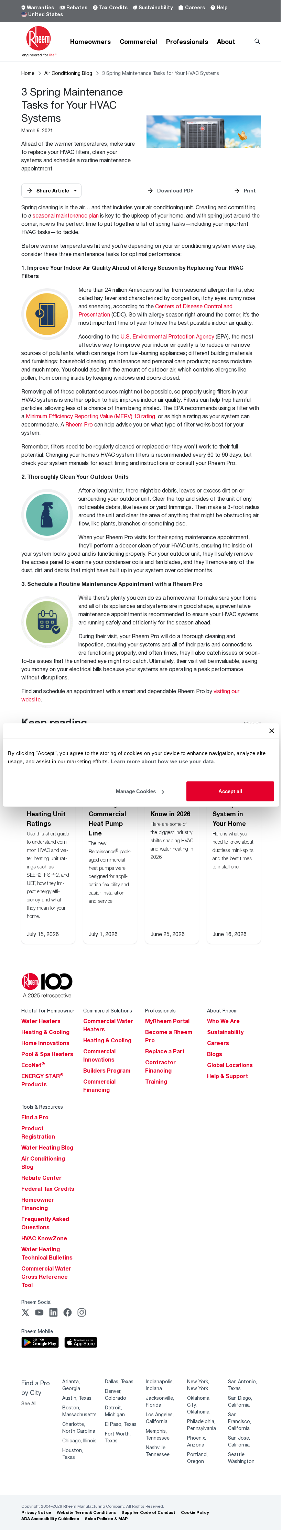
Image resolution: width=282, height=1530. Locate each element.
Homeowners (90, 41)
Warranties (40, 7)
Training (156, 1081)
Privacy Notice (36, 1512)
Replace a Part (165, 1051)
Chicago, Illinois (79, 1440)
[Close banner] (271, 731)
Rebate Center (41, 1177)
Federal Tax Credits (47, 1188)
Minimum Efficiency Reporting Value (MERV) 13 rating (90, 416)
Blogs (214, 1054)
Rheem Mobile (37, 1331)
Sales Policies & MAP (106, 1518)
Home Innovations (45, 1043)
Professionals (187, 41)
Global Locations (230, 1065)
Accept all (230, 791)
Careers (195, 7)
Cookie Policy (195, 1512)
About (226, 41)
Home (27, 73)
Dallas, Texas (119, 1381)
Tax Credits (113, 7)
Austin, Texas (76, 1398)
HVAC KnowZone (44, 1238)
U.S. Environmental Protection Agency (167, 336)
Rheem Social (36, 1302)
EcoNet (33, 1065)
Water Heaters (41, 1021)
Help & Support (227, 1076)
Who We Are (223, 1021)
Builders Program (106, 1070)
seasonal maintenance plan (66, 215)
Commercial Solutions (107, 1010)
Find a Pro (34, 1117)
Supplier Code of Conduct (148, 1512)
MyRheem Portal (167, 1021)
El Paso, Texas (121, 1424)
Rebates (76, 7)
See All (28, 1403)
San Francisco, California (239, 1421)
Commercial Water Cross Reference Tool (46, 1276)
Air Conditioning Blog (68, 73)
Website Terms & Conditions (86, 1512)
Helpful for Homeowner (47, 1010)
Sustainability (156, 7)
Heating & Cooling (45, 1032)
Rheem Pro (79, 424)
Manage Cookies (136, 791)
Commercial (138, 41)
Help (222, 7)
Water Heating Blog (47, 1147)
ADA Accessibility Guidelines (50, 1518)
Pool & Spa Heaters (47, 1054)
